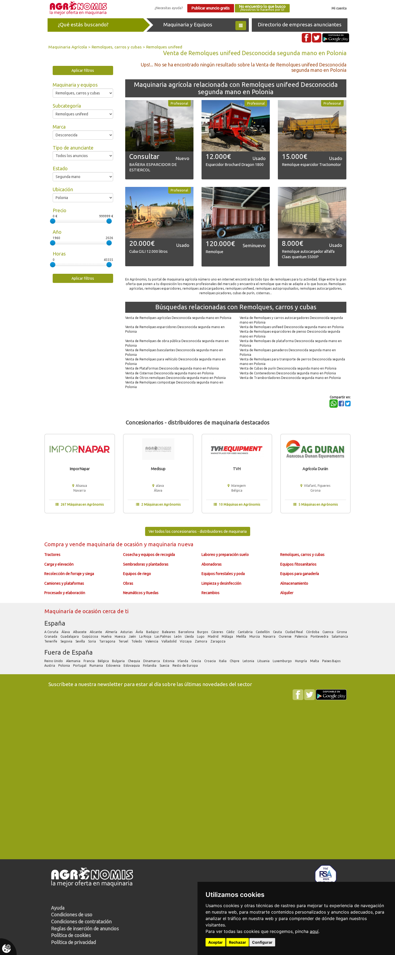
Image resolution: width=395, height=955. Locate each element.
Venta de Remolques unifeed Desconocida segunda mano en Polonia (292, 327)
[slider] (52, 221)
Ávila (140, 632)
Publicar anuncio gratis (210, 8)
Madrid (213, 636)
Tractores (52, 554)
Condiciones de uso (71, 914)
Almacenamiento (294, 583)
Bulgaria (118, 661)
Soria (92, 641)
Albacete (80, 632)
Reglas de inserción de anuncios (85, 928)
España (54, 623)
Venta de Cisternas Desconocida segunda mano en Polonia (169, 373)
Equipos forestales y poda (223, 573)
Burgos (203, 632)
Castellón (263, 632)
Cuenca (328, 632)
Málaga (228, 636)
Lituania (263, 661)
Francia (89, 661)
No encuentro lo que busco (262, 8)
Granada (51, 636)
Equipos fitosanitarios (298, 564)
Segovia (66, 641)
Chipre (235, 661)
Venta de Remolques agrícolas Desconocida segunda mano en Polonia (178, 317)
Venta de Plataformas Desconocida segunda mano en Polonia (172, 368)
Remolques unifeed (164, 46)
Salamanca (340, 636)
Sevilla (81, 641)
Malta (315, 661)
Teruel (124, 641)
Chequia (134, 661)
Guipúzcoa (90, 636)
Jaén (133, 636)
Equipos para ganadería (299, 573)
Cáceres (217, 632)
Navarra (269, 636)
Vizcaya (186, 641)
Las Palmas (163, 636)
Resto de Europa (186, 665)
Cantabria (245, 632)
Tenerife (51, 641)
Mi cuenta (339, 8)
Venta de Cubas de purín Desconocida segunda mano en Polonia (288, 368)
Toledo (137, 641)
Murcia (255, 636)
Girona (342, 632)
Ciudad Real (294, 632)
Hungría (301, 661)
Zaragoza (218, 641)
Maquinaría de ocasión (73, 611)
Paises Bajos (331, 661)
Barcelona (186, 632)
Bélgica (104, 661)
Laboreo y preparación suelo (225, 554)
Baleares (169, 632)
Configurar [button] (262, 942)
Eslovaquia (132, 665)
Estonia (169, 661)
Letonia (249, 661)
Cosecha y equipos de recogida (149, 554)
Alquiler (286, 593)
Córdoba (313, 632)
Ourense (285, 636)
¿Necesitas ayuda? (169, 8)
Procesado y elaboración (64, 593)
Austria (50, 665)
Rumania (96, 665)
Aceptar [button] (215, 942)
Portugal (80, 665)
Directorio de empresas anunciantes (300, 24)
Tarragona (107, 641)
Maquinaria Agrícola (67, 46)
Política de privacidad (73, 942)
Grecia (196, 661)
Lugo (201, 636)
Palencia (301, 636)
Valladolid (169, 641)
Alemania (73, 661)
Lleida (190, 636)
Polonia (64, 665)
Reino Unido (54, 661)
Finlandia (150, 665)
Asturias (126, 632)
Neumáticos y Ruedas (141, 593)
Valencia (152, 641)
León (178, 636)
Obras (128, 583)
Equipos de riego (137, 573)
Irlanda (183, 661)
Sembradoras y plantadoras (145, 564)
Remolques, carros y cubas (117, 46)
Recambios (211, 593)
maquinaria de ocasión (115, 544)
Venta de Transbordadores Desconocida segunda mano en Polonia (290, 377)
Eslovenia (113, 665)
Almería (111, 632)
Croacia (210, 661)
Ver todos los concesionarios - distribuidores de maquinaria (198, 531)
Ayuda (57, 907)
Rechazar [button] (237, 942)
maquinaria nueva (170, 544)
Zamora (201, 641)
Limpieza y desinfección (221, 583)
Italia (223, 661)
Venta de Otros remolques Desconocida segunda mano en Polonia (175, 377)
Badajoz (153, 632)
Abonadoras (212, 564)
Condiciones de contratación (81, 921)
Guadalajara (70, 636)
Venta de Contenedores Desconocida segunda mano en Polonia (288, 373)
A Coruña (51, 632)
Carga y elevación (59, 564)
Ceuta (278, 632)
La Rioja (145, 636)
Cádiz (230, 632)
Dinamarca (152, 661)
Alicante (96, 632)
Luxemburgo (283, 661)
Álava (66, 632)
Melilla (241, 636)
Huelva (106, 636)
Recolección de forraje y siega (69, 573)
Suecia (165, 665)
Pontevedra (320, 636)
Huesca (120, 636)
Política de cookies (71, 935)
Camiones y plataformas (64, 583)
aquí (314, 931)
